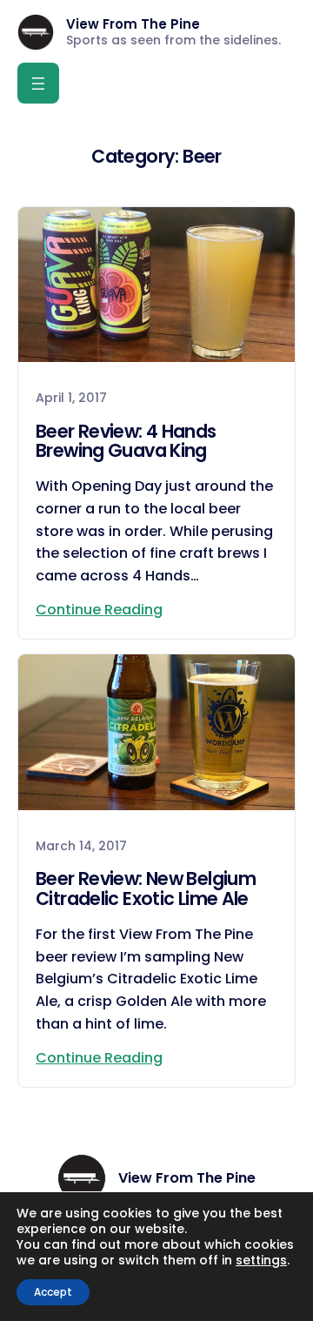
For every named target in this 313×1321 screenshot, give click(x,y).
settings (261, 1260)
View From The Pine (133, 24)
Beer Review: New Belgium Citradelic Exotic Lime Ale (146, 889)
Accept (53, 1291)
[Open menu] (38, 83)
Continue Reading (99, 610)
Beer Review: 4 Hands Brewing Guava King (126, 442)
